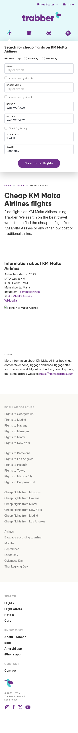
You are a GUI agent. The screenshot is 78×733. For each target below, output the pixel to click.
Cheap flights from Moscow (22, 492)
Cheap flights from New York (23, 510)
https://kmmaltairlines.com (56, 373)
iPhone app (12, 654)
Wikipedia (10, 300)
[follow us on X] (20, 709)
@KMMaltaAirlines (20, 296)
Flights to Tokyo (15, 470)
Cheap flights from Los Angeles (24, 521)
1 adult (11, 138)
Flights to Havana (15, 425)
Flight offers (13, 609)
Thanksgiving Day (16, 566)
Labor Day (11, 555)
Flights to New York (17, 443)
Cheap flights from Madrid (21, 515)
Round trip (14, 58)
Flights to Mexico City (18, 476)
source (8, 354)
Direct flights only (18, 128)
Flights (9, 603)
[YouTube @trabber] (27, 709)
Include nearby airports (21, 78)
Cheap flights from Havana (21, 498)
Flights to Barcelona (17, 453)
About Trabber (15, 637)
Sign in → (68, 4)
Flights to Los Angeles (18, 459)
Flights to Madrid (15, 419)
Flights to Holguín (15, 465)
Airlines (9, 531)
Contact (10, 670)
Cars (7, 620)
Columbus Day (14, 560)
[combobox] (39, 68)
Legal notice (11, 699)
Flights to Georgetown (19, 414)
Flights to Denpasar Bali (19, 482)
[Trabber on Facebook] (14, 709)
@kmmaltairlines (29, 292)
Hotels (9, 615)
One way (33, 58)
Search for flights (39, 163)
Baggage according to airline (23, 537)
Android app (13, 648)
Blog (7, 643)
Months (9, 543)
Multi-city (51, 58)
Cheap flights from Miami (20, 504)
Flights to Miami (14, 437)
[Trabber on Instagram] (7, 709)
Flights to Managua (16, 431)
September (11, 549)
